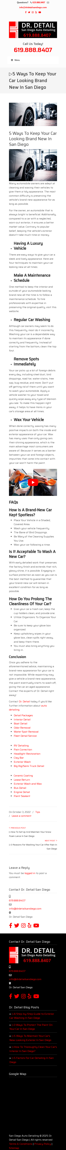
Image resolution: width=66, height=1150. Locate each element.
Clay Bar (19, 758)
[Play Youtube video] (33, 482)
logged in (30, 873)
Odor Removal (22, 728)
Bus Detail (20, 788)
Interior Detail (22, 720)
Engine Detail (22, 792)
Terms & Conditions (20, 1144)
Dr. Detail (24, 701)
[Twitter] (29, 12)
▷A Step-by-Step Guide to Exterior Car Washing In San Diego (31, 1016)
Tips (37, 812)
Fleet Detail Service (25, 736)
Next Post (50, 840)
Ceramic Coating (23, 776)
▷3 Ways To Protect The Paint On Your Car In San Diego (31, 1027)
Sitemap (14, 1148)
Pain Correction (23, 750)
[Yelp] (36, 12)
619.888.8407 (39, 2)
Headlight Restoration (27, 754)
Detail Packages (23, 715)
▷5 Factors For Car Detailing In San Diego (31, 1060)
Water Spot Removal (26, 732)
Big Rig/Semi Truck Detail (29, 766)
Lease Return (22, 780)
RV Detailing (21, 746)
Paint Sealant (22, 796)
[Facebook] (26, 12)
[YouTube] (39, 12)
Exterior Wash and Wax (28, 784)
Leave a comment (21, 816)
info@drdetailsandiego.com (33, 7)
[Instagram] (32, 12)
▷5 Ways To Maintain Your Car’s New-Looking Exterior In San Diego (30, 1038)
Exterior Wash (22, 762)
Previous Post (18, 827)
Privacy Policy (42, 1144)
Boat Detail (20, 724)
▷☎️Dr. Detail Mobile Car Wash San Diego (33, 29)
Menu (17, 60)
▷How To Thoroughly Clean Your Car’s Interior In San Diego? (33, 1049)
